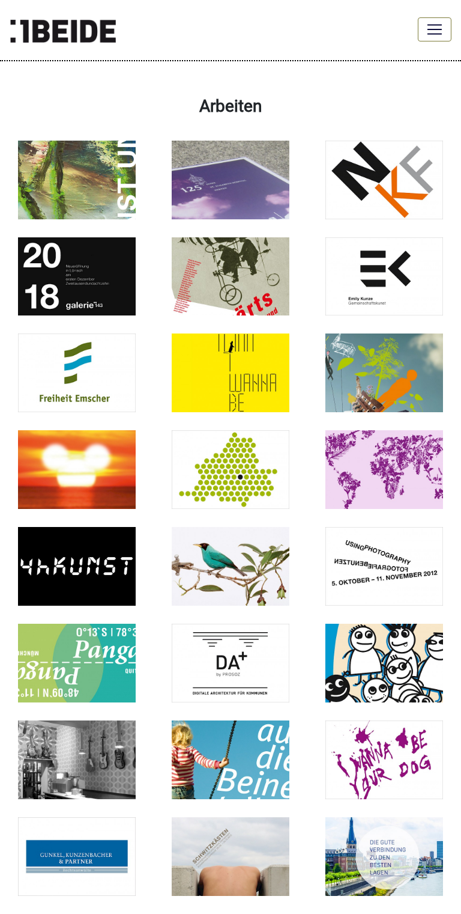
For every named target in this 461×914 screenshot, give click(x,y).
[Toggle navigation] (434, 29)
